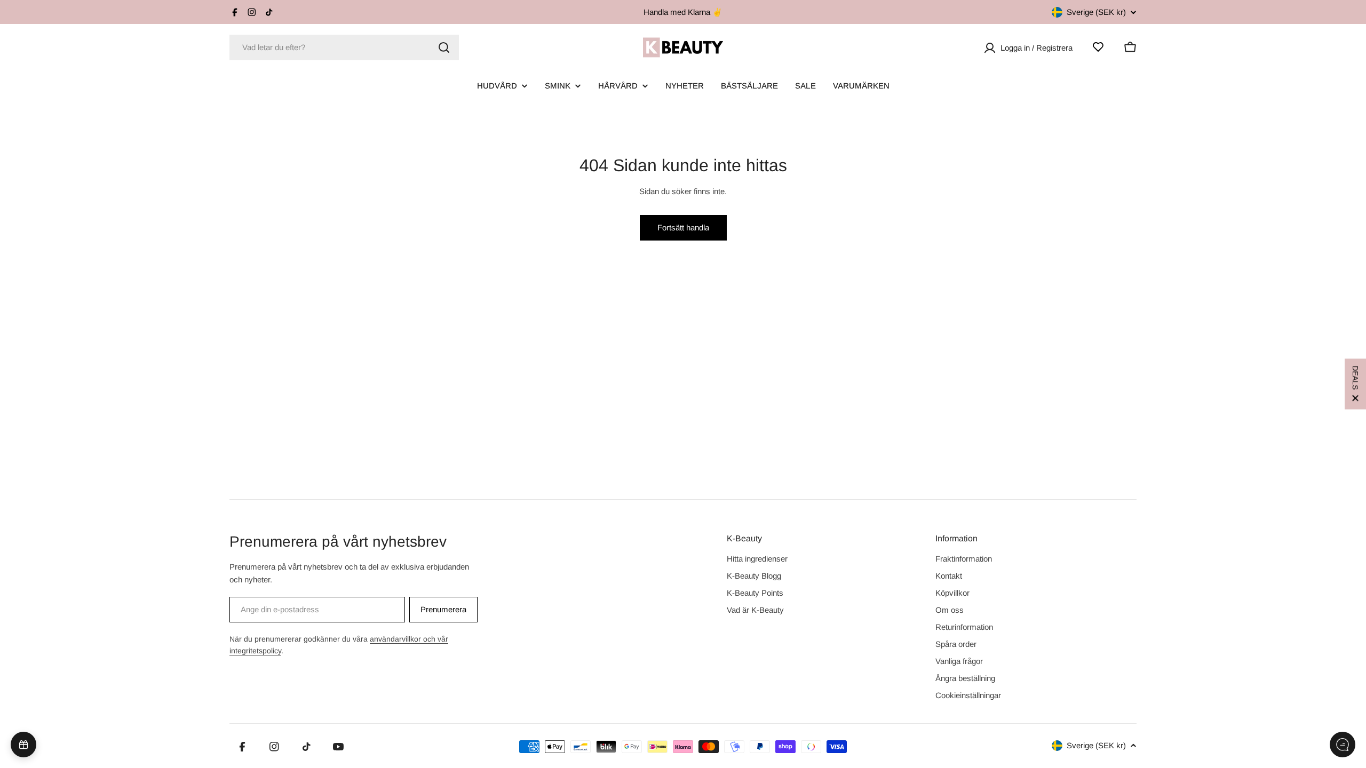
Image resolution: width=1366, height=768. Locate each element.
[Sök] (444, 47)
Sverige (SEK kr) (1096, 12)
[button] (1355, 384)
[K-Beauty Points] (23, 744)
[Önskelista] (1098, 47)
